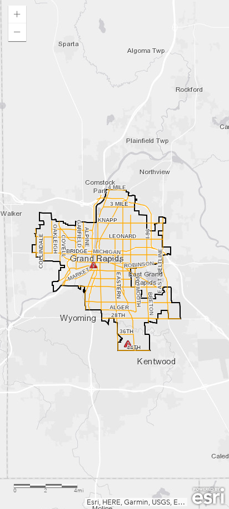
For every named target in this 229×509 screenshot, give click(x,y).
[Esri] (208, 496)
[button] (17, 14)
